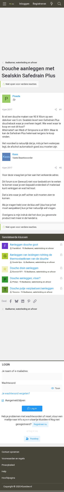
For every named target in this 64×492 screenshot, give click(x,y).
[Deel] (55, 110)
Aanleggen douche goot (24, 244)
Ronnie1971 (17, 272)
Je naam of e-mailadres (15, 371)
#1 (60, 109)
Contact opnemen (10, 452)
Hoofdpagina (8, 478)
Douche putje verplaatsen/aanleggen (32, 288)
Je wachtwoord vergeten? (16, 393)
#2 (60, 167)
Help (4, 471)
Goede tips (17, 262)
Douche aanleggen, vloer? (25, 278)
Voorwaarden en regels (13, 458)
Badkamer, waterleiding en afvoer (39, 248)
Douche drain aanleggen (24, 268)
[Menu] (4, 3)
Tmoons (15, 292)
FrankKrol (16, 248)
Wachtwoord (8, 383)
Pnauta (16, 96)
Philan (15, 282)
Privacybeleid (8, 465)
